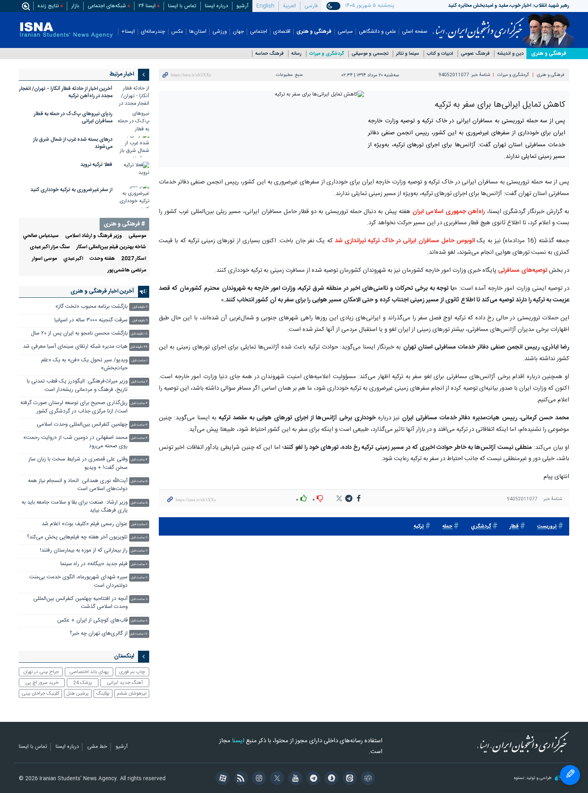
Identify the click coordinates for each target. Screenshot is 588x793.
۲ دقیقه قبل (140, 307)
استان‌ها (197, 31)
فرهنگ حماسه (269, 53)
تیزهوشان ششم (131, 693)
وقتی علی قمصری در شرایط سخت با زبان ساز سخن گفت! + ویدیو (78, 463)
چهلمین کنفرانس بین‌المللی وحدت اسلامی (82, 424)
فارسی (311, 6)
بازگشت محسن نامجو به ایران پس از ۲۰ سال (79, 333)
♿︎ (570, 775)
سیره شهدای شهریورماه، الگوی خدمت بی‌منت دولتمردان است (78, 581)
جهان (238, 31)
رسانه (296, 53)
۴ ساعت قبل (139, 403)
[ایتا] (348, 779)
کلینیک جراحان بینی (40, 693)
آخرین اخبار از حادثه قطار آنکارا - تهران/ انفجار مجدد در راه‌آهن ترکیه (65, 92)
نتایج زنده (48, 6)
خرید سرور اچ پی (41, 683)
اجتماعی (258, 31)
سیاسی (345, 31)
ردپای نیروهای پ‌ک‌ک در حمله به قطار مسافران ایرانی (73, 118)
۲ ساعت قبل (139, 382)
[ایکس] (276, 779)
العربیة (289, 6)
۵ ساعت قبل (139, 481)
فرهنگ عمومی (475, 53)
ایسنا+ (128, 31)
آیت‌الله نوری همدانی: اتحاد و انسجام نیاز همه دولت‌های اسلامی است (78, 485)
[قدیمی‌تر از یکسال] (133, 96)
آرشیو (242, 6)
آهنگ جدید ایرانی (125, 683)
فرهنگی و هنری (314, 31)
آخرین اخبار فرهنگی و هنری (102, 291)
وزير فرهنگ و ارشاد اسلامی (93, 236)
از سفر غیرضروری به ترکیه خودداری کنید (71, 190)
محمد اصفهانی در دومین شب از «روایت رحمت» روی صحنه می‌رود (75, 442)
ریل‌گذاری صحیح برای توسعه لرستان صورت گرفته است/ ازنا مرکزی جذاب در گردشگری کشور (74, 407)
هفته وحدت (102, 259)
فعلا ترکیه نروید (96, 165)
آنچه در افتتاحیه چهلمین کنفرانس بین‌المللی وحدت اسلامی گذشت (80, 603)
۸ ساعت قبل (139, 599)
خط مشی (97, 747)
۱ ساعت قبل (140, 360)
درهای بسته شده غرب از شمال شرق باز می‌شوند (72, 143)
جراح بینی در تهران (41, 672)
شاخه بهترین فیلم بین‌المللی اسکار (111, 247)
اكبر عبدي (73, 259)
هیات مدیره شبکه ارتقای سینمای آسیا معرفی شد (75, 347)
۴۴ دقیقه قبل (139, 347)
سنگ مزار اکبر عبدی (50, 247)
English (265, 6)
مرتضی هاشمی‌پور (127, 270)
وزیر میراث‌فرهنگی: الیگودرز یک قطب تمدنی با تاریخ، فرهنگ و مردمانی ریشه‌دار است (77, 385)
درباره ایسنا (216, 6)
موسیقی (137, 236)
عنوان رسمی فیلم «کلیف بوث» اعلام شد (85, 524)
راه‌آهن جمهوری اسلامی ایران (448, 212)
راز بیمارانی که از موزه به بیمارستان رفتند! (84, 550)
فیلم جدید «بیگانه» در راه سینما (94, 564)
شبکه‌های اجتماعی (107, 6)
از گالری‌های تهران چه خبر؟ (99, 634)
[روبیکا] (366, 779)
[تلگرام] (312, 779)
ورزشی (219, 31)
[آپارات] (221, 779)
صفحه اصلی (415, 31)
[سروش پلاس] (330, 779)
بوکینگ (103, 693)
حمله (447, 526)
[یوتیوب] (294, 779)
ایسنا (478, 25)
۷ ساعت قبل (139, 537)
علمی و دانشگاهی (377, 31)
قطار (514, 526)
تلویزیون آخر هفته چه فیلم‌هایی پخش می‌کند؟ (77, 537)
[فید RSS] (239, 779)
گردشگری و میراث (326, 53)
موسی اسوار (44, 259)
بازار (75, 6)
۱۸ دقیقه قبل (139, 334)
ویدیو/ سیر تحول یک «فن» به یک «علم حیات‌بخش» (84, 364)
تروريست (547, 526)
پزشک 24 (82, 683)
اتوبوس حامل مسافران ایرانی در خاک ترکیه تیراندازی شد (405, 241)
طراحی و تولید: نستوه (533, 778)
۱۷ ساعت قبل (139, 634)
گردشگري (481, 526)
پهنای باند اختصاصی (89, 672)
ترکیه (419, 526)
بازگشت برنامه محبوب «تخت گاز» (91, 307)
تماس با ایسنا (182, 6)
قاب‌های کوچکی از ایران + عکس (92, 620)
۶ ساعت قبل (139, 524)
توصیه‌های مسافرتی (522, 270)
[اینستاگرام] (258, 779)
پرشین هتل (77, 693)
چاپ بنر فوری (132, 672)
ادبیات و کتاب (440, 53)
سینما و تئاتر (407, 53)
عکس (177, 31)
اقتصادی (281, 31)
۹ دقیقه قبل (140, 320)
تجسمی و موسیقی (370, 53)
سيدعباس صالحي (41, 236)
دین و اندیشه (510, 53)
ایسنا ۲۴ (147, 6)
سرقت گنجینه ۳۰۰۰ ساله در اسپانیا (91, 320)
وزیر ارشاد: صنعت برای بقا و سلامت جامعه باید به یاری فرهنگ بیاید (75, 506)
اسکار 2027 (133, 259)
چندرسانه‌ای (153, 31)
